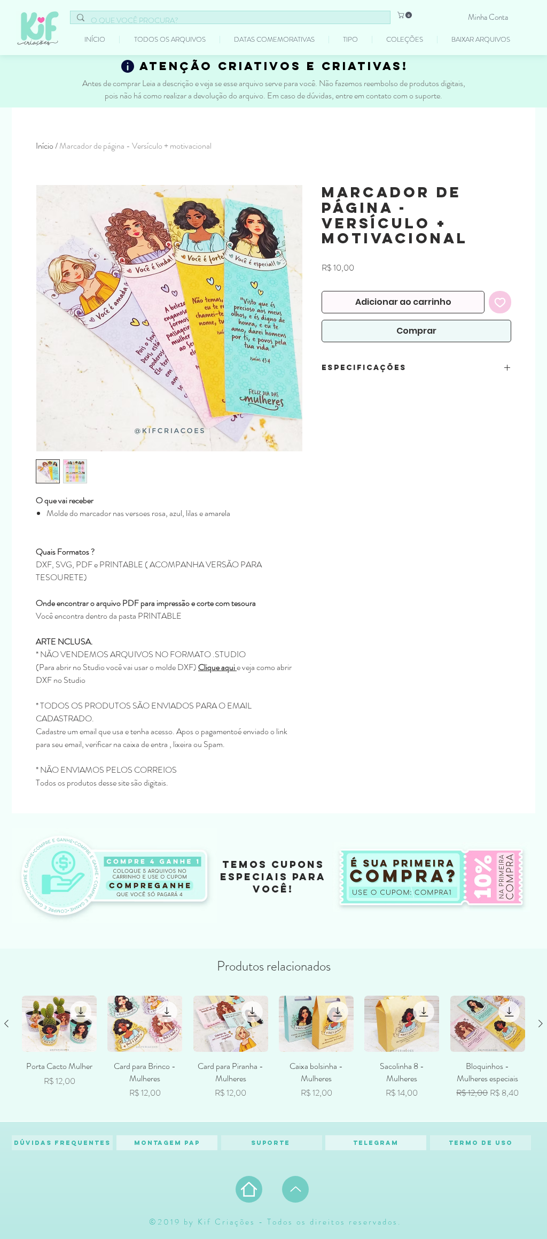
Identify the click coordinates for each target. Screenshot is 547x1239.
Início (44, 146)
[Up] (295, 1189)
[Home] (249, 1189)
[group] (273, 1053)
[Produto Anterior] (6, 1023)
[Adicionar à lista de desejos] (500, 302)
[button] (405, 15)
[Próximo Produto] (540, 1023)
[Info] (128, 66)
